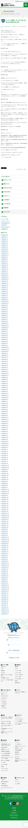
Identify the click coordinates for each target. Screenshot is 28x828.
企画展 (3, 225)
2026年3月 (4, 245)
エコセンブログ (6, 26)
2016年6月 (4, 477)
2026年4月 (4, 243)
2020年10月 (4, 375)
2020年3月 (4, 387)
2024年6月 (4, 287)
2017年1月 (4, 463)
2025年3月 (4, 269)
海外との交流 (5, 227)
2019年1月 (4, 415)
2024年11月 (4, 277)
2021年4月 (4, 363)
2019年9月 (4, 399)
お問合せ (14, 807)
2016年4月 (4, 481)
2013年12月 (4, 537)
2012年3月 (4, 579)
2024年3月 (4, 293)
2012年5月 (4, 575)
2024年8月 (4, 283)
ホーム (2, 26)
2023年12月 (4, 299)
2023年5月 (4, 313)
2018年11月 (4, 419)
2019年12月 (4, 393)
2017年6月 (4, 453)
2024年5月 (4, 289)
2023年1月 (4, 321)
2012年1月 (4, 583)
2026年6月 (4, 239)
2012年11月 (4, 563)
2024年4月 (4, 291)
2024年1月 (4, 297)
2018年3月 (4, 435)
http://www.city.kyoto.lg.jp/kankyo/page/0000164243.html (13, 147)
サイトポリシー (14, 812)
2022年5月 (4, 337)
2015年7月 (4, 499)
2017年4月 (4, 457)
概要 (18, 1)
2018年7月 (4, 427)
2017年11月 (4, 443)
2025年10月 (4, 255)
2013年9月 (4, 543)
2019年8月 (4, 401)
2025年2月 (4, 271)
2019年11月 (4, 395)
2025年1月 (4, 273)
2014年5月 (4, 527)
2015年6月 (4, 501)
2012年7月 (4, 571)
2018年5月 (4, 431)
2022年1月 (4, 345)
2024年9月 (4, 281)
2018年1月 (4, 439)
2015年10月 (4, 493)
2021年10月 (4, 351)
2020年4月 (4, 385)
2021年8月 (4, 355)
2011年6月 (4, 597)
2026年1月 (4, 249)
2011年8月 (4, 593)
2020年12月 (4, 371)
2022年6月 (4, 335)
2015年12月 (4, 489)
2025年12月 (4, 251)
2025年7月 (4, 261)
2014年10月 (4, 517)
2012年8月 (4, 569)
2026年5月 (4, 241)
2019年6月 (4, 405)
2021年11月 (4, 349)
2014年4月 (4, 529)
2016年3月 (4, 483)
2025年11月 (4, 253)
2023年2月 (4, 319)
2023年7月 (4, 309)
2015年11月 (4, 491)
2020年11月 (4, 373)
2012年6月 (4, 573)
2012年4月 (4, 577)
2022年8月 (4, 331)
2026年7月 (4, 237)
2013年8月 (4, 545)
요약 (24, 1)
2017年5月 (4, 455)
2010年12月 (4, 609)
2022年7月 (4, 333)
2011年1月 (4, 607)
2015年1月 (4, 511)
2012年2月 (4, 581)
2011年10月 (4, 589)
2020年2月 (4, 389)
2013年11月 (4, 539)
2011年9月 (4, 591)
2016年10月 (4, 469)
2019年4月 (4, 409)
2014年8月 (4, 521)
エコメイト (4, 221)
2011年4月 (4, 601)
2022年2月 (4, 343)
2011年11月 (4, 587)
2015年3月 (4, 507)
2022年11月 (4, 325)
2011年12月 (4, 585)
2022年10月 (4, 327)
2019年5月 (4, 407)
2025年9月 (4, 257)
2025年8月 (4, 259)
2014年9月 (4, 519)
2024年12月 (4, 275)
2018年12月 (4, 417)
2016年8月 (4, 473)
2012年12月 (4, 561)
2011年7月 (4, 595)
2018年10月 (4, 421)
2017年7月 (4, 451)
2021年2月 (4, 367)
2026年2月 (4, 247)
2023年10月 (4, 303)
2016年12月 (4, 465)
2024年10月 (4, 279)
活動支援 (4, 229)
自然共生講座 (5, 223)
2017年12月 (4, 441)
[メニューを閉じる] (26, 5)
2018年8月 (4, 425)
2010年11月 (4, 611)
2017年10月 (4, 445)
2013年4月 (4, 553)
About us (21, 1)
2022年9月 (4, 329)
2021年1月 (4, 369)
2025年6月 (4, 263)
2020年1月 (4, 391)
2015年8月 (4, 497)
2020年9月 (4, 377)
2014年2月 (4, 533)
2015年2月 (4, 509)
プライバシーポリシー (14, 815)
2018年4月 (4, 433)
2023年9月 (4, 305)
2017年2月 (4, 461)
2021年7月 (4, 357)
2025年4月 (4, 267)
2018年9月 (4, 423)
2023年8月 (4, 307)
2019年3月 (4, 411)
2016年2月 (4, 485)
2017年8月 (4, 449)
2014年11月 (4, 515)
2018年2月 (4, 437)
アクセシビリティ (14, 817)
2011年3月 (4, 603)
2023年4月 (4, 315)
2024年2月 (4, 295)
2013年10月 (4, 541)
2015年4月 (4, 505)
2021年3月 (4, 365)
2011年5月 (4, 599)
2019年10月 (4, 397)
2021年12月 (4, 347)
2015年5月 (4, 503)
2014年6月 (4, 525)
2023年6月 (4, 311)
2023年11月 (4, 301)
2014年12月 (4, 513)
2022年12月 (4, 323)
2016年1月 (4, 487)
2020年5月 (4, 383)
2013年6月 (4, 549)
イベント (4, 219)
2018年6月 (4, 429)
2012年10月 (4, 565)
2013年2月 (4, 557)
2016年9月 (4, 471)
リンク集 (14, 810)
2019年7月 (4, 403)
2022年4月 (4, 339)
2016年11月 (4, 467)
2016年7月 (4, 475)
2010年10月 (4, 613)
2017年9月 (4, 447)
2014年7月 (4, 523)
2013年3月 (4, 555)
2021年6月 (4, 359)
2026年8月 (4, 235)
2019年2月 (4, 413)
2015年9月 (4, 495)
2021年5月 (4, 361)
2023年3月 (4, 317)
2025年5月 (4, 265)
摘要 (27, 1)
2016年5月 (4, 479)
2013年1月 (4, 559)
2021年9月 (4, 353)
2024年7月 (4, 285)
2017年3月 (4, 459)
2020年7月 (4, 381)
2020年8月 (4, 379)
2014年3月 (4, 531)
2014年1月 (4, 535)
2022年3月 (4, 341)
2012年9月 (4, 567)
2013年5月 (4, 551)
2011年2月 (4, 605)
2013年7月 (4, 547)
